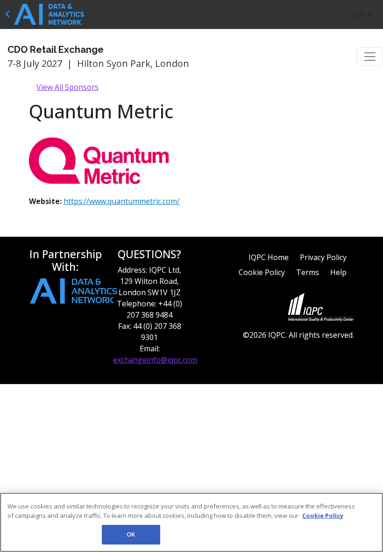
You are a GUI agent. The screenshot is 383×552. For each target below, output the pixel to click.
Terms (307, 272)
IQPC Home (268, 257)
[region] (191, 522)
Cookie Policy (262, 272)
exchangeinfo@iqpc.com (155, 360)
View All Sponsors (67, 87)
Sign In (363, 14)
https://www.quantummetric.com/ (122, 201)
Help (338, 272)
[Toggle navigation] (370, 56)
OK (131, 534)
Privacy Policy (323, 257)
